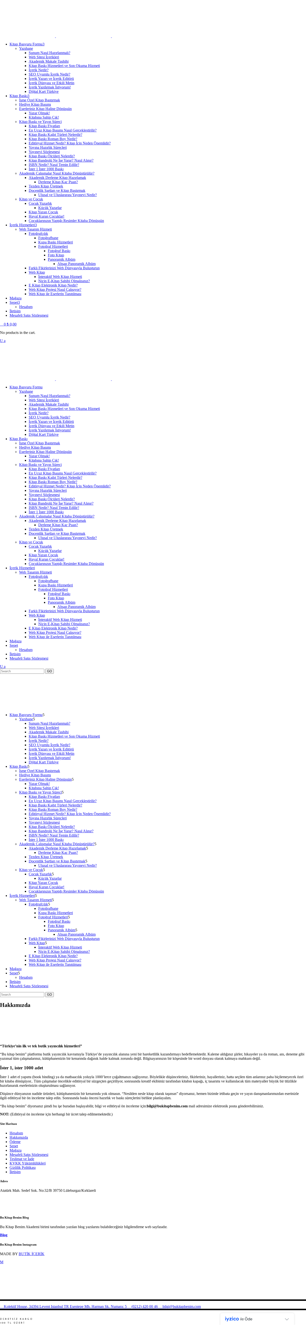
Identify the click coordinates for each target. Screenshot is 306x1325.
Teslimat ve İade (22, 1159)
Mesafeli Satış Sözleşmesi (29, 1155)
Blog (3, 1235)
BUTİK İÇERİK (31, 1254)
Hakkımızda (19, 1137)
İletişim (15, 1172)
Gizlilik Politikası (23, 1167)
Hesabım (16, 1133)
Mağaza (16, 1150)
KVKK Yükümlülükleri (28, 1163)
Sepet (14, 1146)
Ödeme (15, 1142)
